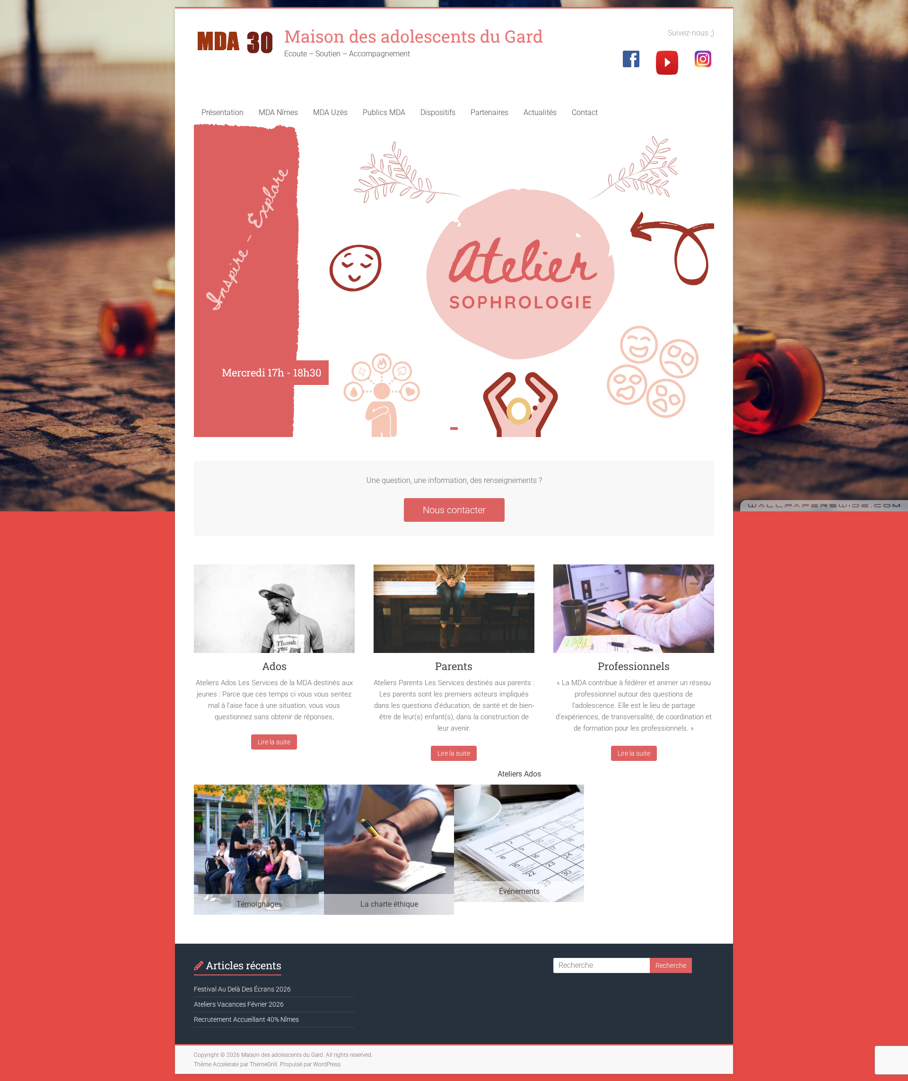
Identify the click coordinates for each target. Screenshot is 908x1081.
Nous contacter (454, 510)
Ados (274, 666)
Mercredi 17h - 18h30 (272, 372)
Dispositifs (437, 112)
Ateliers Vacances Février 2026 (239, 1004)
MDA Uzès (330, 112)
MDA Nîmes (278, 112)
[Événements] (519, 789)
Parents (453, 666)
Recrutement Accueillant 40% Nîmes (246, 1019)
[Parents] (454, 612)
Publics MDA (384, 112)
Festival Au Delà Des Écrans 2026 (242, 989)
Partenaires (489, 112)
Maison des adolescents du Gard (413, 36)
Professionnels (634, 666)
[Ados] (274, 612)
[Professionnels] (633, 612)
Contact (585, 112)
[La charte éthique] (389, 789)
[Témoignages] (259, 789)
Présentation (222, 112)
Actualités (540, 112)
